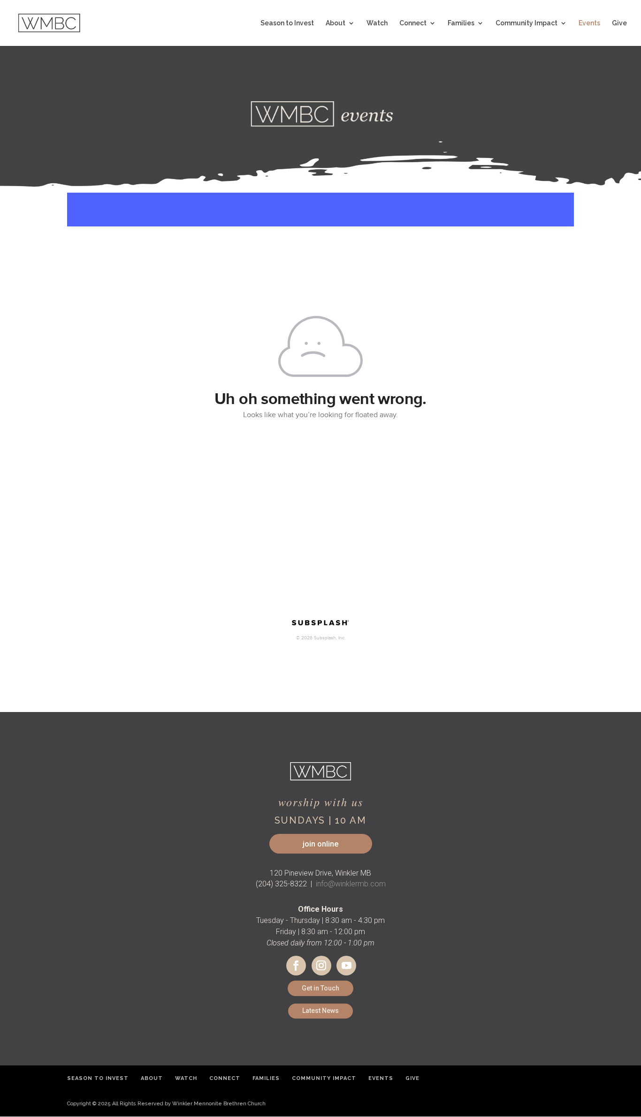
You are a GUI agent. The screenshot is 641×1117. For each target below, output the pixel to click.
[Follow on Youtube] (346, 965)
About (335, 23)
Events (589, 23)
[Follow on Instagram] (321, 965)
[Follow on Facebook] (296, 965)
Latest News (320, 1010)
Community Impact (526, 23)
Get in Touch (320, 988)
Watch (377, 23)
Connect (413, 23)
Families (461, 23)
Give (619, 23)
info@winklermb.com (351, 883)
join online (321, 843)
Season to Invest (287, 23)
